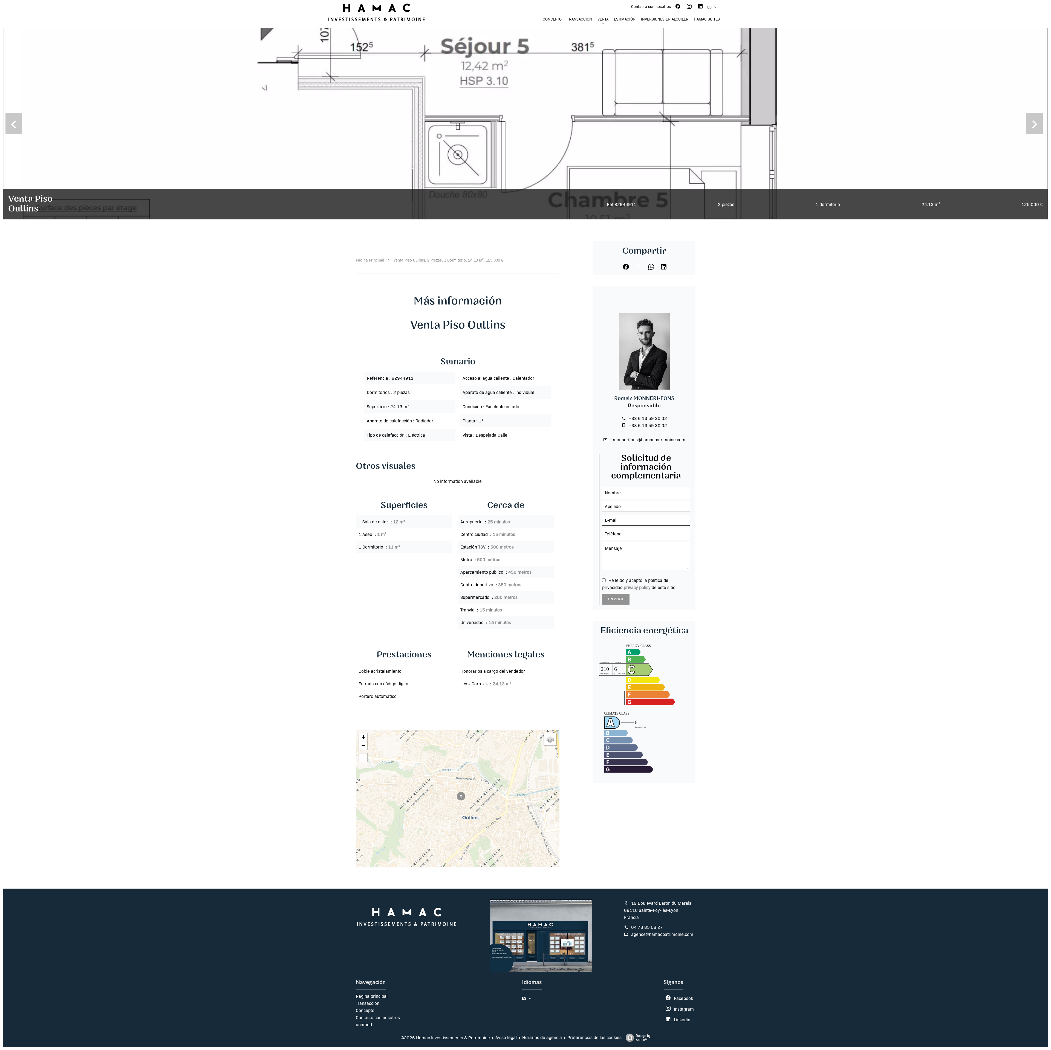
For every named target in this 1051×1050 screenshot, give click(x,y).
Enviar (616, 599)
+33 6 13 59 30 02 (648, 418)
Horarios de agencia (542, 1037)
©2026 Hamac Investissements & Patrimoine (445, 1037)
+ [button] (363, 737)
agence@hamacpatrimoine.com (662, 934)
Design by (643, 1037)
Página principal (370, 259)
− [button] (363, 745)
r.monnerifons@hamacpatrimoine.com (647, 439)
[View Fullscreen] (363, 757)
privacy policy (637, 587)
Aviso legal (506, 1037)
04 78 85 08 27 (647, 927)
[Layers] (550, 739)
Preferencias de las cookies (594, 1037)
